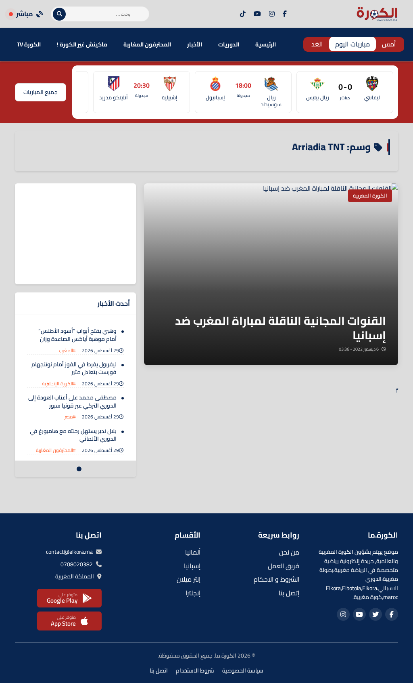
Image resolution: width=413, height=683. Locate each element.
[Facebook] (285, 14)
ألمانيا (192, 552)
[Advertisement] (75, 233)
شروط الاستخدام (195, 670)
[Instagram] (272, 14)
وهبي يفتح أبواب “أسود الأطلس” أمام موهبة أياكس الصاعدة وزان (77, 335)
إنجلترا (193, 593)
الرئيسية (265, 44)
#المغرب (67, 350)
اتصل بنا (159, 670)
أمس (389, 44)
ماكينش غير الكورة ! (82, 44)
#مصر (70, 416)
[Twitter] (375, 614)
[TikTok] (243, 14)
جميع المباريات (40, 92)
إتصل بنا (289, 593)
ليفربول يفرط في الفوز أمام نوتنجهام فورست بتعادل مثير (74, 368)
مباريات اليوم (352, 44)
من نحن (289, 552)
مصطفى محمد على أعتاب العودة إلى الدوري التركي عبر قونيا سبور (72, 401)
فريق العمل (283, 566)
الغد (317, 44)
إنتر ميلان (188, 579)
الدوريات (228, 44)
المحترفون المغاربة (147, 44)
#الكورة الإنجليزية (59, 383)
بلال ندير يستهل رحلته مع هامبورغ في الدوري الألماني (73, 435)
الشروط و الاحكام (276, 579)
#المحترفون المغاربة (56, 450)
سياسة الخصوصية (242, 670)
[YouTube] (257, 14)
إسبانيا (192, 566)
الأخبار (194, 44)
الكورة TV (29, 44)
